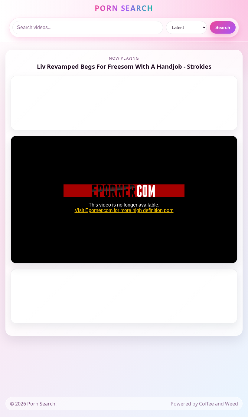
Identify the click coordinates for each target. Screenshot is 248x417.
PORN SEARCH (124, 8)
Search (222, 27)
